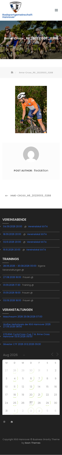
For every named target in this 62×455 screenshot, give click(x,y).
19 (23, 395)
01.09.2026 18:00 (12, 292)
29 (22, 370)
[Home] (12, 72)
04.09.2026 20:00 (12, 226)
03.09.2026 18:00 (12, 300)
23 (55, 395)
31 (39, 370)
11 (14, 386)
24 (6, 403)
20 (30, 395)
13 (31, 386)
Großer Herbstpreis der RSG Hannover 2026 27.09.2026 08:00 (27, 325)
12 (23, 386)
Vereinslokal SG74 (38, 226)
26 (22, 403)
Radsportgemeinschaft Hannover (17, 16)
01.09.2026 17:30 (11, 285)
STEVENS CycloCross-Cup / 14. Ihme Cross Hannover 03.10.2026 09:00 (26, 335)
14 (39, 386)
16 (55, 386)
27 (6, 370)
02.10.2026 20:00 (12, 241)
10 (6, 386)
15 (47, 386)
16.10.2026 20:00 (11, 249)
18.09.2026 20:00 (12, 234)
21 (39, 395)
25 (14, 403)
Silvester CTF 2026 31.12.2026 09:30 (22, 344)
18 (15, 395)
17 (6, 395)
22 (47, 395)
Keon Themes (32, 442)
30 (30, 370)
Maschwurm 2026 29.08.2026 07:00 (22, 316)
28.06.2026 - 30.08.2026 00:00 (19, 265)
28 (14, 370)
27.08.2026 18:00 (12, 277)
